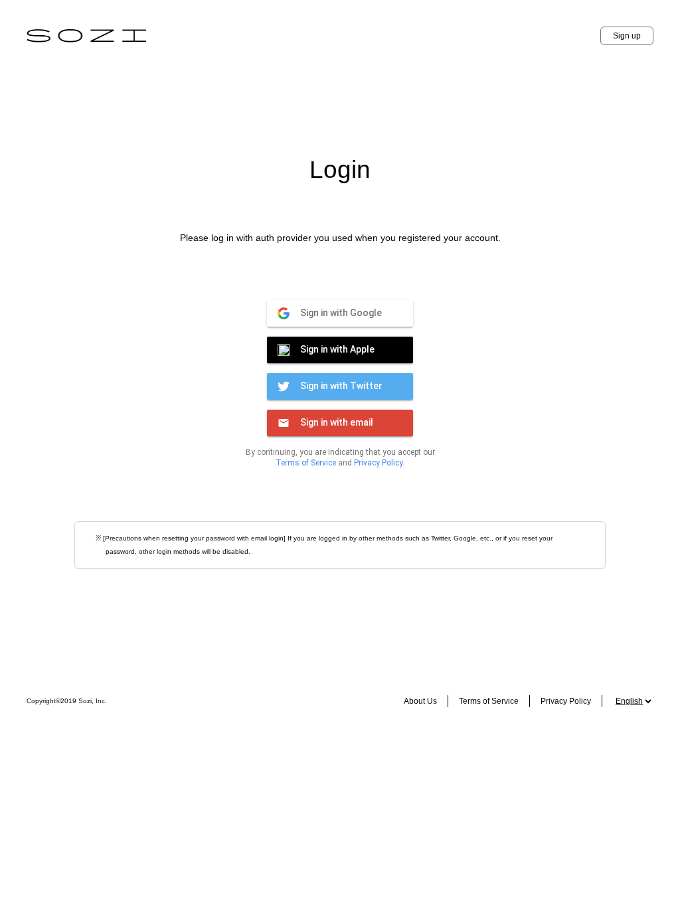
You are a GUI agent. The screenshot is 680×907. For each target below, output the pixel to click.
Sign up (627, 36)
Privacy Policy (378, 462)
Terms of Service (306, 462)
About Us (420, 701)
